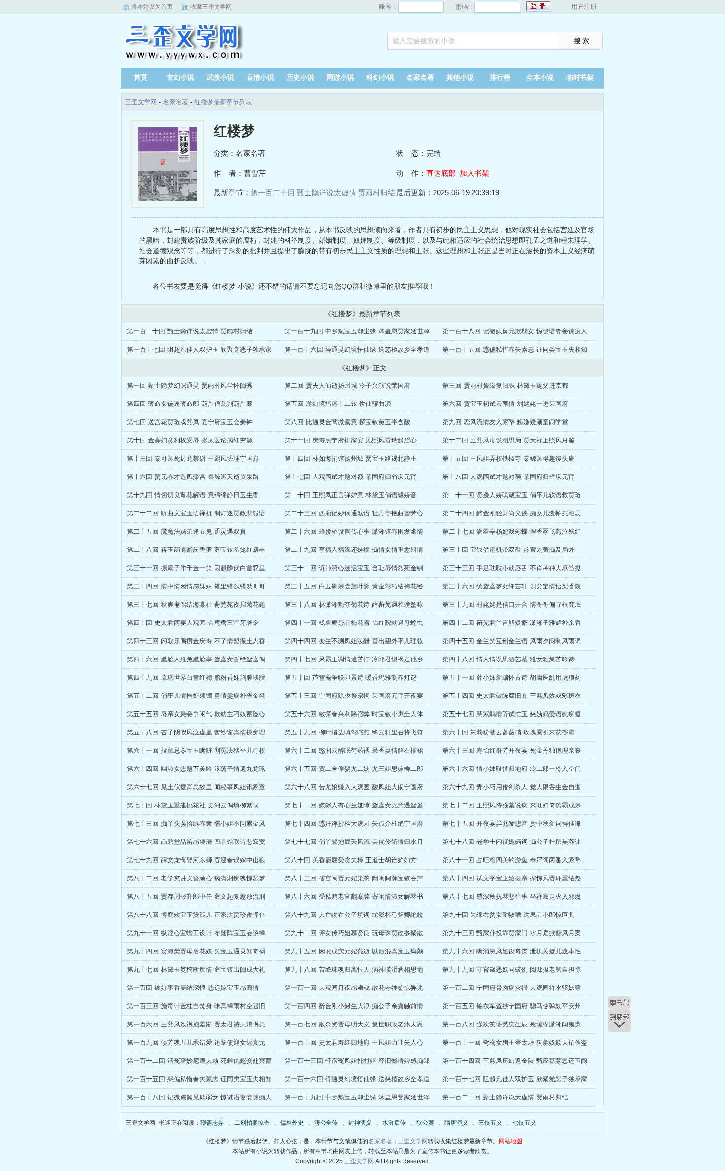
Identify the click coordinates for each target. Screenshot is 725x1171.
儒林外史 (292, 1122)
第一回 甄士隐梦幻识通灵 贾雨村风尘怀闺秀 (190, 385)
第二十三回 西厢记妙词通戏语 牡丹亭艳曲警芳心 (354, 513)
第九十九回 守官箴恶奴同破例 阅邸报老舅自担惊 (511, 969)
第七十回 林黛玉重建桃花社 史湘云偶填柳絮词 (193, 805)
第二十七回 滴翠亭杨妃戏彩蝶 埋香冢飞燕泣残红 (511, 531)
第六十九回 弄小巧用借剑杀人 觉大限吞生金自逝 (511, 787)
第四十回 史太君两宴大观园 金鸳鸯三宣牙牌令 (193, 622)
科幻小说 (380, 77)
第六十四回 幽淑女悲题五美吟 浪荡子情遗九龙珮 (196, 768)
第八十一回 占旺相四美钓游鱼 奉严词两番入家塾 (511, 860)
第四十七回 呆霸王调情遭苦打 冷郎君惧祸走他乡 (354, 659)
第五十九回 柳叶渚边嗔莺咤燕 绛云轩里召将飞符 (354, 732)
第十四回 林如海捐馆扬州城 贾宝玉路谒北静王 (351, 458)
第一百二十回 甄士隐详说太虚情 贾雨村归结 (323, 192)
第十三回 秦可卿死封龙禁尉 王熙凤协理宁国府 (193, 458)
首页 (140, 77)
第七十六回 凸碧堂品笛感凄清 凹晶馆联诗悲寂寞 (196, 841)
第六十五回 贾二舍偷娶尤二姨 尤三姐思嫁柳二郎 (354, 768)
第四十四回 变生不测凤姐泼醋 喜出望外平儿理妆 (354, 641)
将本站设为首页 (152, 6)
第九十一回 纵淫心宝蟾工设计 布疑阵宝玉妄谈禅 (196, 933)
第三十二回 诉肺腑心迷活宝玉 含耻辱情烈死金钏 (354, 568)
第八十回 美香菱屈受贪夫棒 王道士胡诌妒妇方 (351, 860)
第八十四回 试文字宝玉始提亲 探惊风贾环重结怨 (511, 878)
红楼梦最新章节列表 (223, 102)
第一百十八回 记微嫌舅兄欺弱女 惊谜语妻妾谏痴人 (514, 331)
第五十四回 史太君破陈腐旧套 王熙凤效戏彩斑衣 (511, 695)
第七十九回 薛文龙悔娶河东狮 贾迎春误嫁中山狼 (196, 860)
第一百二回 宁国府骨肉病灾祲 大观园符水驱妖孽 (511, 987)
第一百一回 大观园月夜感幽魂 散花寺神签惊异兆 (354, 987)
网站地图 (510, 1141)
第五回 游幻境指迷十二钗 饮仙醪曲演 (338, 403)
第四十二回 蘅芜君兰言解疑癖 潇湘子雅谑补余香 (511, 622)
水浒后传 (394, 1122)
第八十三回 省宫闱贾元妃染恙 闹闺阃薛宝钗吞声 (354, 878)
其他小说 (460, 77)
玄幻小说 (180, 77)
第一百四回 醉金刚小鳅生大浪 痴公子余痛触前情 (354, 1006)
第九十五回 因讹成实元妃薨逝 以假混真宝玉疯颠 (354, 951)
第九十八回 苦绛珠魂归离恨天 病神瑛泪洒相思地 (354, 969)
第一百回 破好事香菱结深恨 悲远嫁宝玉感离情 (193, 987)
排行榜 (500, 77)
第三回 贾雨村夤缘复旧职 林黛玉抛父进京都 (505, 385)
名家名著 (420, 77)
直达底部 (441, 173)
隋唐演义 (456, 1122)
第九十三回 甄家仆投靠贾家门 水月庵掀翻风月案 (511, 933)
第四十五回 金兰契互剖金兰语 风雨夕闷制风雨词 (511, 641)
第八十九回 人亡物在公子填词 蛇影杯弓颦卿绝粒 (354, 914)
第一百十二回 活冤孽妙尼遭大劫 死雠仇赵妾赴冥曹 (199, 1060)
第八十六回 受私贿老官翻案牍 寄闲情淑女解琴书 (354, 896)
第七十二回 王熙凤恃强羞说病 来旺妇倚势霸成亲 (511, 805)
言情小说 (260, 77)
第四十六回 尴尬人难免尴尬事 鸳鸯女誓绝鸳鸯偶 (196, 659)
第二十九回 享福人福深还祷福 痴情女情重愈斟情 (354, 549)
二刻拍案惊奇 (252, 1122)
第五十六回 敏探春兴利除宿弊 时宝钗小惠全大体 (354, 714)
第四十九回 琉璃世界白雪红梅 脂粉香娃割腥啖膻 (196, 677)
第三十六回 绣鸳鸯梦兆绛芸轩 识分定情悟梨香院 (511, 586)
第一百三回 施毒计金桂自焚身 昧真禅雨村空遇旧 (196, 1006)
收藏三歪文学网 (211, 6)
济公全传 (326, 1122)
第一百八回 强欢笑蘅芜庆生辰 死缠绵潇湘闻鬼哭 (511, 1024)
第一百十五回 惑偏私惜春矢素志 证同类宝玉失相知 (514, 349)
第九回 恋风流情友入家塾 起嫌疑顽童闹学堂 (505, 422)
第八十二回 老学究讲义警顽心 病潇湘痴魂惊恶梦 (196, 878)
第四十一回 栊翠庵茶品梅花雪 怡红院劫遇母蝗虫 (354, 622)
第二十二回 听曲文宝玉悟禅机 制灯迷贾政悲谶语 (196, 513)
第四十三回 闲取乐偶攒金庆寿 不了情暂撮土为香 (196, 641)
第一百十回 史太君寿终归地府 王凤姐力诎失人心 (354, 1042)
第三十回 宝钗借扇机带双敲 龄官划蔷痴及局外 (508, 549)
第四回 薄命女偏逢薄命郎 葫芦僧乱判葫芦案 (190, 403)
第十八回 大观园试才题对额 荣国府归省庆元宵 (508, 476)
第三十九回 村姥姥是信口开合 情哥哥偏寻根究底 (511, 604)
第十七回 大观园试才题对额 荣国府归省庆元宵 (351, 476)
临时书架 (580, 77)
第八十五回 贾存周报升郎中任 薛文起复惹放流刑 (196, 896)
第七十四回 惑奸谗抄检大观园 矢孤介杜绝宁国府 (354, 823)
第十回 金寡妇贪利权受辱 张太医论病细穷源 (190, 440)
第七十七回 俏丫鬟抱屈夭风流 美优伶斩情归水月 (354, 841)
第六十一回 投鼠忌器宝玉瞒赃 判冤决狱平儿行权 (196, 750)
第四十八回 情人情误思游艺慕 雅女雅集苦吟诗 (508, 659)
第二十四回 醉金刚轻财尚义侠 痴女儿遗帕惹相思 (511, 513)
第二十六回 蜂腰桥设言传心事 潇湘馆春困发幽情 (354, 531)
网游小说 (340, 77)
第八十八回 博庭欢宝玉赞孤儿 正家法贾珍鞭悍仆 (196, 914)
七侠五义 (524, 1122)
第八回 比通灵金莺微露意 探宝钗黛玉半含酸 (347, 422)
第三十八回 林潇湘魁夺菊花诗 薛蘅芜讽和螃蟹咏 (354, 604)
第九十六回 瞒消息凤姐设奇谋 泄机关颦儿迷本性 (511, 951)
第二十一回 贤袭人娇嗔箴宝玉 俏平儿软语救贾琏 (511, 495)
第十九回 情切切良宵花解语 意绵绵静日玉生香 (193, 495)
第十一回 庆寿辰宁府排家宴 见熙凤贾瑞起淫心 (351, 440)
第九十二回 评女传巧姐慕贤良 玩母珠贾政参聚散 (354, 933)
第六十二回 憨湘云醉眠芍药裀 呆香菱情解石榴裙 (354, 750)
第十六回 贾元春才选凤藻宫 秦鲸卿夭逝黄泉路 (193, 476)
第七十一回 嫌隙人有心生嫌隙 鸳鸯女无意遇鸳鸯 (354, 805)
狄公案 (425, 1122)
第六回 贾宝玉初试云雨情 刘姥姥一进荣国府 (505, 403)
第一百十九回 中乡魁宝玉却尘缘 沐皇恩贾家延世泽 (357, 331)
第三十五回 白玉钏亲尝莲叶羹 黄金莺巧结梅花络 (354, 586)
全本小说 (540, 77)
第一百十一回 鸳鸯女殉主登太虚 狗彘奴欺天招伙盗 (514, 1042)
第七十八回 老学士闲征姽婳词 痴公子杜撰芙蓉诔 (511, 841)
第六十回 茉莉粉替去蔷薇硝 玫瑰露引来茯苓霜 (508, 732)
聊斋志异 (212, 1122)
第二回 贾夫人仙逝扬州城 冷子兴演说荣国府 (347, 385)
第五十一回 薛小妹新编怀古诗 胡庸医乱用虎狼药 (511, 677)
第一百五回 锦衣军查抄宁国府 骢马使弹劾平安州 (511, 1006)
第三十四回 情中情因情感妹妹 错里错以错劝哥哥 (196, 586)
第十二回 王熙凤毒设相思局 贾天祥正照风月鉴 (508, 440)
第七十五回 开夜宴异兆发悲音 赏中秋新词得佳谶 (511, 823)
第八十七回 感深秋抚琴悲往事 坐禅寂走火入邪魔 (511, 896)
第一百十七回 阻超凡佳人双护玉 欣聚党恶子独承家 (199, 349)
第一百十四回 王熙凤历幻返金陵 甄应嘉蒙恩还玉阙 (514, 1060)
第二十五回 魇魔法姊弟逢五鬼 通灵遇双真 (186, 531)
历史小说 (300, 77)
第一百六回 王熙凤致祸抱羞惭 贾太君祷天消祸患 (196, 1024)
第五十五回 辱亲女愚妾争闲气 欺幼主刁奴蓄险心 (196, 714)
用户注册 (584, 6)
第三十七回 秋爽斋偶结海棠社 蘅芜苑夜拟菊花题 (196, 604)
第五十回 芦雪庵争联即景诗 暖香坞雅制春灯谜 (351, 677)
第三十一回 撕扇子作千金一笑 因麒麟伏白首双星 (196, 568)
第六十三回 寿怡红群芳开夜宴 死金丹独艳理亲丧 (511, 750)
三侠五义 (490, 1122)
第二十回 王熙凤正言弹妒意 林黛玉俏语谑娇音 (351, 495)
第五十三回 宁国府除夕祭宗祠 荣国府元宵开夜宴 (354, 695)
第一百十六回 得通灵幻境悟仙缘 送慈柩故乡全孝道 (357, 349)
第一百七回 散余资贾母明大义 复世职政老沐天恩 (354, 1024)
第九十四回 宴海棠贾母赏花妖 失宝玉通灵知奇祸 (196, 951)
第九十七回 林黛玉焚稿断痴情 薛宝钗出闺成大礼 (196, 969)
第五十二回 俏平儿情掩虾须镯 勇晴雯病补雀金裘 (196, 695)
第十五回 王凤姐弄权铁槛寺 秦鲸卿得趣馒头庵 (508, 458)
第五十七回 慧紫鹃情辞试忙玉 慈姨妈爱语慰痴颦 (511, 714)
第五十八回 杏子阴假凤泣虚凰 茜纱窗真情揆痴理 (196, 732)
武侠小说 (220, 77)
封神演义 (360, 1122)
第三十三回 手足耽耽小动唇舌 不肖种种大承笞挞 (511, 568)
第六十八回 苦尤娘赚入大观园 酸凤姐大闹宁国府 (354, 787)
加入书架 (474, 173)
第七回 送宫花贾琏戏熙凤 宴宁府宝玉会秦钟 (190, 422)
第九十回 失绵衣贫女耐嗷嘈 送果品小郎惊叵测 (508, 914)
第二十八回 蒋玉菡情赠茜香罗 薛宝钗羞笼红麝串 (196, 549)
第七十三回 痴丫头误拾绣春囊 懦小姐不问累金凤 (196, 823)
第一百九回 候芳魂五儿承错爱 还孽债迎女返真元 (196, 1042)
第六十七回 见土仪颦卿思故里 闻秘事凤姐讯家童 (196, 787)
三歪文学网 (182, 42)
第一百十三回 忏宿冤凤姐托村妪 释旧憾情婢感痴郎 (357, 1060)
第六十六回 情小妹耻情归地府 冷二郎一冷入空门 (511, 768)
